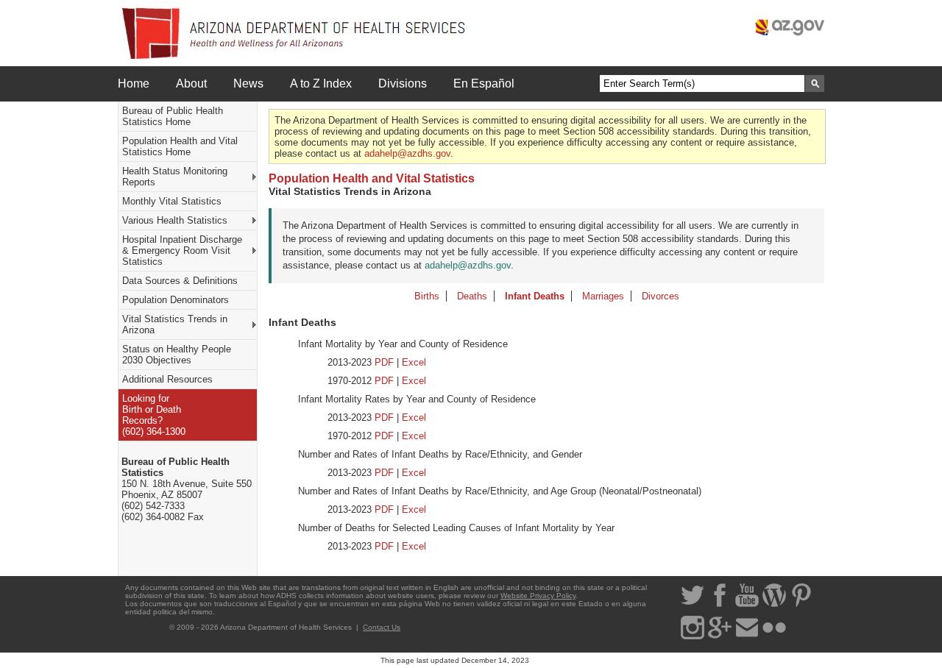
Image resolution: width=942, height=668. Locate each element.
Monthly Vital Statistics (172, 201)
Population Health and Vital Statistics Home (180, 146)
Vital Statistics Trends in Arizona (174, 324)
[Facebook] (720, 604)
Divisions (402, 83)
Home (133, 83)
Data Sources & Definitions (180, 280)
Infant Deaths (534, 296)
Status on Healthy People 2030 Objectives (176, 355)
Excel (414, 362)
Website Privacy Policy (538, 595)
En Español (483, 83)
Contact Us (381, 627)
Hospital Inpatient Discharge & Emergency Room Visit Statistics (182, 250)
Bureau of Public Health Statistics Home (172, 116)
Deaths (472, 296)
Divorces (660, 296)
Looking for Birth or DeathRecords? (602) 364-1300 (153, 415)
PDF (384, 362)
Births (426, 296)
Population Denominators (175, 299)
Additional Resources (167, 379)
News (248, 83)
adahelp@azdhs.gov (407, 153)
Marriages (603, 296)
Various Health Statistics (174, 220)
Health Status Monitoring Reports (174, 177)
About (191, 83)
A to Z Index (321, 83)
